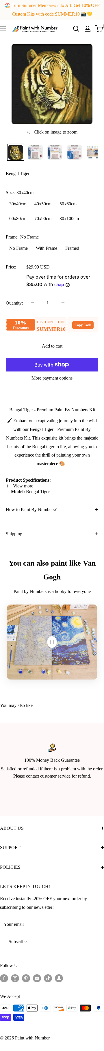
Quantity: (14, 303)
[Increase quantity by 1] (63, 302)
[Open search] (76, 29)
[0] (99, 28)
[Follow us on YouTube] (37, 978)
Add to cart (52, 346)
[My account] (87, 29)
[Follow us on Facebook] (4, 978)
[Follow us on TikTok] (48, 978)
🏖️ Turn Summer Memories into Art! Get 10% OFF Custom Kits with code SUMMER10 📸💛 (52, 9)
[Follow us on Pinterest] (26, 978)
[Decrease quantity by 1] (32, 302)
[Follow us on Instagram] (15, 978)
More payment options (52, 378)
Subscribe (18, 941)
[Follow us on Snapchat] (59, 978)
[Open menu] (3, 29)
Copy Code (83, 325)
